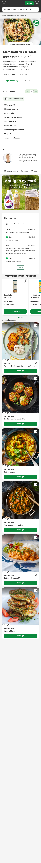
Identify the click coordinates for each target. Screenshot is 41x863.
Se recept (20, 371)
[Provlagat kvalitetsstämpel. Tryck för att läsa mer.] (36, 23)
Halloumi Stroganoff (12, 578)
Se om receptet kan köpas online (20, 45)
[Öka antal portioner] (36, 91)
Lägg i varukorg (15, 311)
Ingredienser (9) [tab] (12, 81)
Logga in (29, 3)
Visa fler (20, 267)
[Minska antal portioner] (27, 91)
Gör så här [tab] (29, 81)
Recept (4, 16)
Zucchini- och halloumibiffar (14, 419)
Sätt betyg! (22, 57)
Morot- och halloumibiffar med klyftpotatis (20, 366)
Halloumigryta (9, 472)
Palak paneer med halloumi (14, 525)
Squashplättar (9, 631)
